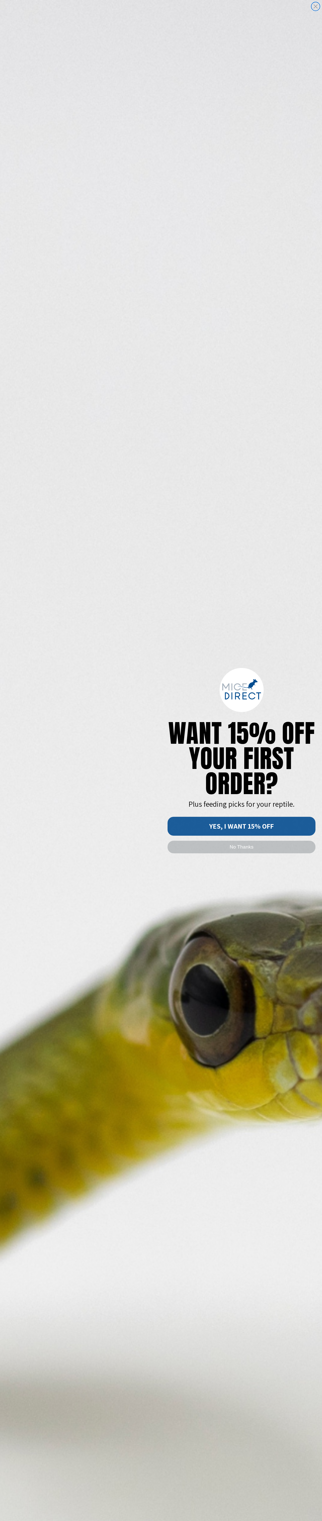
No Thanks (242, 847)
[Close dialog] (315, 6)
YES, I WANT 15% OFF (241, 826)
